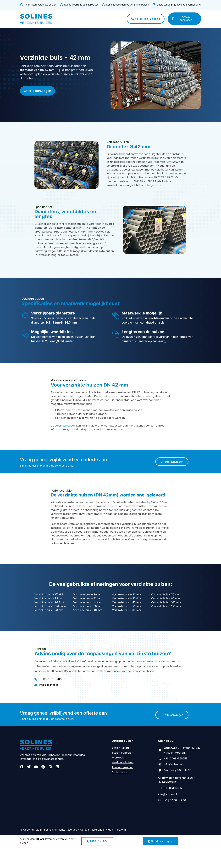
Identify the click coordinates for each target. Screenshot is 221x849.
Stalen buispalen (122, 753)
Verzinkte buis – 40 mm (87, 610)
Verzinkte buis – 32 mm (87, 598)
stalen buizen (177, 173)
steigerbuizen (154, 185)
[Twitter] (28, 766)
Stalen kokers (120, 748)
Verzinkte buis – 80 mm (165, 598)
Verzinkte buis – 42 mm (126, 594)
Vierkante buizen (122, 762)
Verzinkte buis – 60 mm (126, 610)
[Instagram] (50, 766)
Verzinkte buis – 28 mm (48, 610)
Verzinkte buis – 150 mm (166, 606)
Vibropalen (119, 757)
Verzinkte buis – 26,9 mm (49, 602)
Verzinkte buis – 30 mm (87, 594)
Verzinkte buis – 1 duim (87, 602)
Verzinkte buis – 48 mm (126, 602)
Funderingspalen (122, 767)
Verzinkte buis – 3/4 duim (50, 606)
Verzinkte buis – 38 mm (87, 606)
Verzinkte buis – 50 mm (126, 606)
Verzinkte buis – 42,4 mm (127, 598)
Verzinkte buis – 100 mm (166, 602)
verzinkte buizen (65, 425)
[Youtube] (35, 766)
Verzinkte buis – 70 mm (165, 594)
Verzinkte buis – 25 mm (48, 598)
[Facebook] (21, 766)
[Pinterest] (43, 766)
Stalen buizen (120, 772)
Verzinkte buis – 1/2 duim (49, 594)
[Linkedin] (57, 766)
